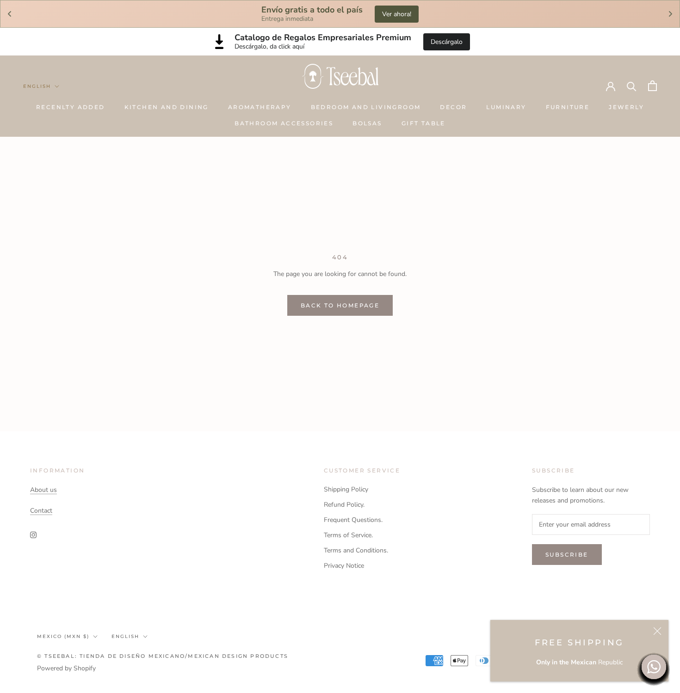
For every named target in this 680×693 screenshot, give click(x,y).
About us (43, 489)
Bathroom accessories (284, 123)
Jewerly (626, 107)
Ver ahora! (396, 14)
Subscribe (566, 554)
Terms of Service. (348, 535)
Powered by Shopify (66, 668)
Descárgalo (447, 41)
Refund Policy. (344, 504)
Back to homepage (340, 305)
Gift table (423, 123)
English (37, 86)
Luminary (506, 107)
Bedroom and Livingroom (366, 107)
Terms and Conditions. (356, 550)
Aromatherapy (259, 107)
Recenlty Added (70, 107)
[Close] (657, 631)
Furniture (568, 107)
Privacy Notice (344, 565)
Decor (453, 107)
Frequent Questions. (353, 519)
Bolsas (367, 123)
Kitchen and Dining (166, 107)
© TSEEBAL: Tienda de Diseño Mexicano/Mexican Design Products (162, 656)
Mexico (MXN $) (63, 636)
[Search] (632, 86)
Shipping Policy (346, 489)
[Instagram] (33, 534)
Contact (41, 510)
